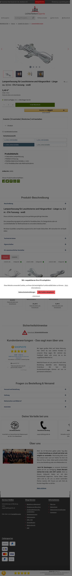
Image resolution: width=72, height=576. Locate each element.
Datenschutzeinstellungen (26, 292)
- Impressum (36, 296)
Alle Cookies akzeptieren (46, 292)
